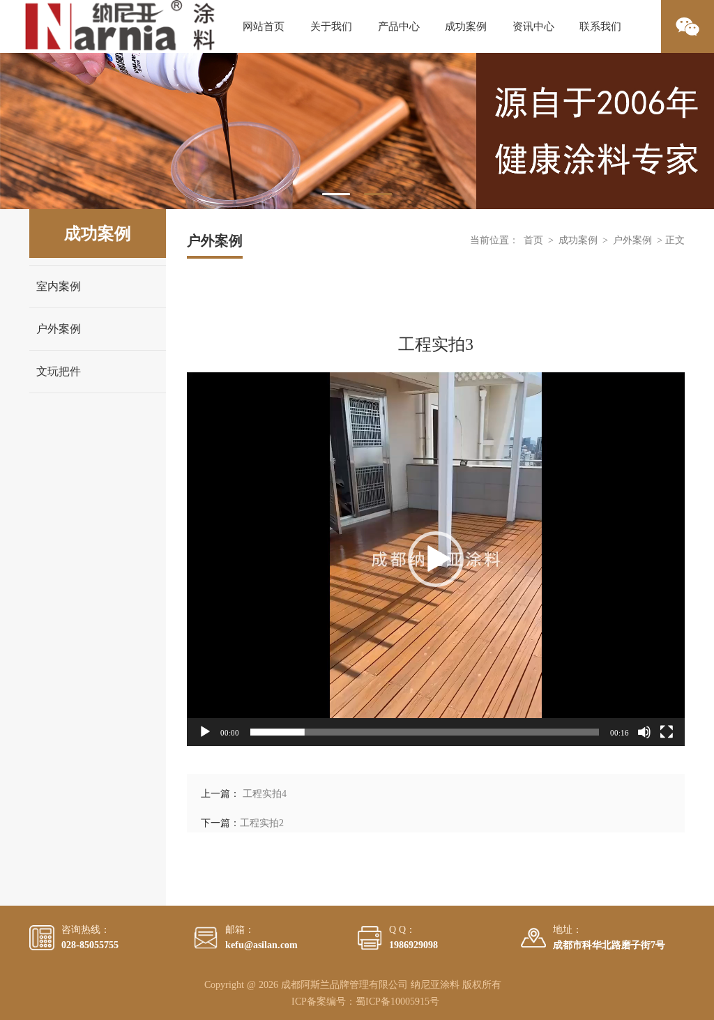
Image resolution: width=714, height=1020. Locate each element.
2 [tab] (378, 194)
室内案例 (58, 286)
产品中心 (399, 26)
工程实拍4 (265, 794)
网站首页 (263, 26)
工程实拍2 (262, 823)
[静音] (644, 732)
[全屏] (667, 732)
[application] (436, 559)
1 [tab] (336, 194)
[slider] (424, 732)
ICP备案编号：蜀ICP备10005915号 (365, 1001)
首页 (533, 240)
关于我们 (331, 26)
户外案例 (58, 329)
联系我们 (600, 26)
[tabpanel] (357, 131)
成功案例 (466, 26)
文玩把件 (58, 371)
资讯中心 (533, 26)
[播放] (205, 732)
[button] (436, 559)
